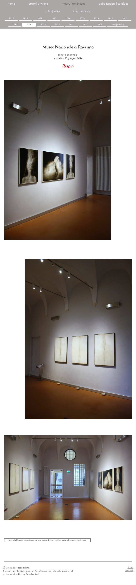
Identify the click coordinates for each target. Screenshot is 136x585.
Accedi (130, 567)
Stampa (10, 568)
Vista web (129, 571)
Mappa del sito (22, 568)
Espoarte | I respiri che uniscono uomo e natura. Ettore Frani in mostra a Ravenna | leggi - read (47, 540)
